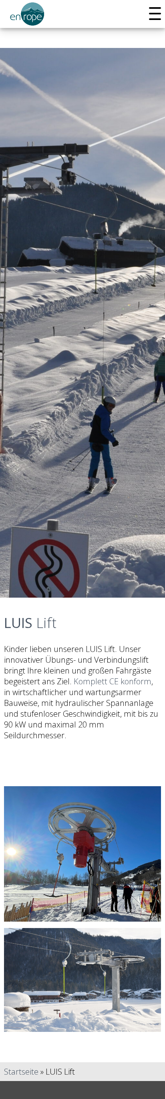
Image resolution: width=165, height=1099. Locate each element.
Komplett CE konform (112, 681)
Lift (30, 622)
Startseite (21, 1071)
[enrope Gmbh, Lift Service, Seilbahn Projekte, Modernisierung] (28, 20)
